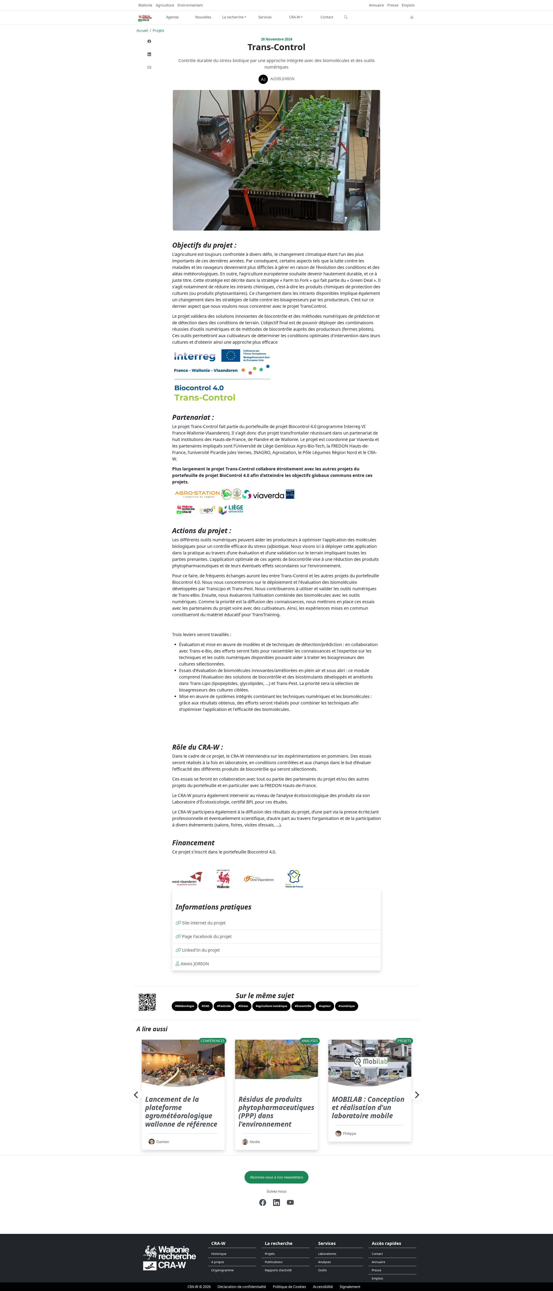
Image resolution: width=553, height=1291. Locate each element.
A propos (217, 1262)
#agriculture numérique (271, 1006)
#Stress (243, 1006)
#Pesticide (224, 1006)
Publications (274, 1262)
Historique (218, 1254)
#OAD (205, 1006)
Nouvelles (203, 17)
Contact (327, 17)
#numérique (346, 1006)
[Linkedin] (149, 54)
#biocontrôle (303, 1006)
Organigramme (222, 1270)
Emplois (408, 5)
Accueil (142, 30)
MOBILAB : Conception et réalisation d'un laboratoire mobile (368, 1107)
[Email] (149, 67)
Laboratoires (327, 1254)
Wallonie (145, 5)
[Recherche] (357, 17)
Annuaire (376, 5)
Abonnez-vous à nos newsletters (276, 1177)
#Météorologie (184, 1006)
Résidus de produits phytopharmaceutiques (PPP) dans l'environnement (276, 1111)
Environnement (190, 5)
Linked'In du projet (201, 950)
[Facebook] (149, 41)
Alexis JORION (282, 78)
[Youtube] (290, 1202)
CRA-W (294, 17)
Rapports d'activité (278, 1270)
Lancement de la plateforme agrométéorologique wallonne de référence (181, 1111)
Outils (322, 1270)
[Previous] (136, 1095)
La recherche (232, 17)
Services (265, 17)
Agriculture (165, 5)
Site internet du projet (204, 923)
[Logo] (170, 1258)
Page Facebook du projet (207, 936)
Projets (158, 30)
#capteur (325, 1006)
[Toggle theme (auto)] (411, 17)
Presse (392, 5)
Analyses (324, 1262)
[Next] (416, 1095)
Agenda (172, 17)
